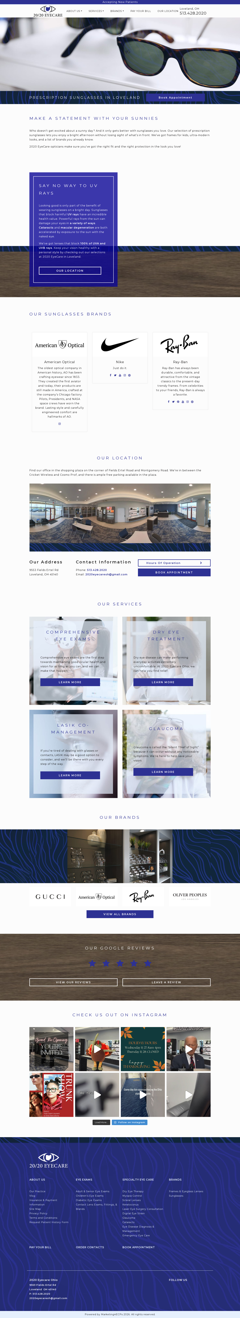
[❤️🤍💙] (97, 1095)
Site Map (35, 1209)
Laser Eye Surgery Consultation (142, 1209)
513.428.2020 (193, 13)
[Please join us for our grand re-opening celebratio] (51, 1049)
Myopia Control (132, 1195)
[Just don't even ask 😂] (189, 1049)
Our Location (168, 11)
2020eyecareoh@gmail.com (106, 574)
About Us (73, 11)
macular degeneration (77, 227)
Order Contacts (90, 1247)
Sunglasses (176, 1195)
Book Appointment (175, 97)
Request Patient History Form (49, 1222)
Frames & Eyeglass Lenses (186, 1191)
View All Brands (120, 914)
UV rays (73, 214)
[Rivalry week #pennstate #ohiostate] (189, 1095)
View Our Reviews (73, 982)
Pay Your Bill (140, 11)
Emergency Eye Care (136, 1235)
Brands (116, 11)
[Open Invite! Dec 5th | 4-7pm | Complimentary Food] (51, 1095)
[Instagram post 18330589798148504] (143, 1095)
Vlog (32, 1195)
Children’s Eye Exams (90, 1195)
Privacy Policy (38, 1213)
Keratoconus (130, 1204)
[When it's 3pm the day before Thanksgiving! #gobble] (97, 1049)
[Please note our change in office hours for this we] (143, 1049)
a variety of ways (82, 223)
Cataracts (46, 227)
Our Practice (37, 1191)
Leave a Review (166, 982)
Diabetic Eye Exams (89, 1200)
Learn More (70, 682)
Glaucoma (128, 1217)
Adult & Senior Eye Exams (92, 1191)
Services (95, 11)
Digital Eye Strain (133, 1213)
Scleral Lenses (131, 1200)
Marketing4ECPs (112, 1314)
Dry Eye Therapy (133, 1191)
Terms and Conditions (43, 1217)
